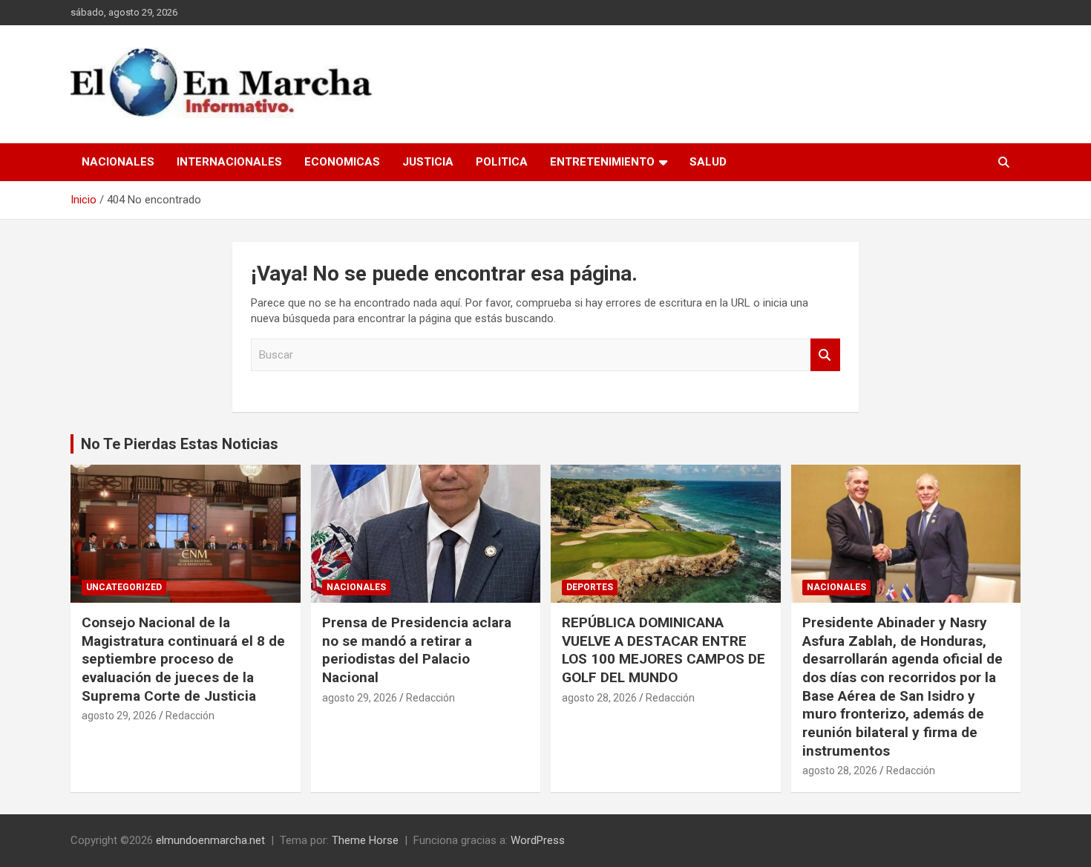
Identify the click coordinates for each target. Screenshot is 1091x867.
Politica (502, 162)
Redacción (190, 716)
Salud (708, 162)
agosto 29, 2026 (119, 716)
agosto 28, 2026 (599, 698)
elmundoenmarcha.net (210, 840)
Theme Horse (365, 840)
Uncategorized (124, 587)
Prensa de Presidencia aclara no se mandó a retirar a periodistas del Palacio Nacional (416, 650)
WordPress (538, 840)
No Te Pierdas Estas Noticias (179, 444)
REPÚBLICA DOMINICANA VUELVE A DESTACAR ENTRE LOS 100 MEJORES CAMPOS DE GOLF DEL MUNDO (663, 650)
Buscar (825, 355)
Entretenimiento (602, 162)
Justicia (427, 162)
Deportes (589, 587)
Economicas (342, 162)
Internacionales (229, 162)
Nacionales (118, 162)
